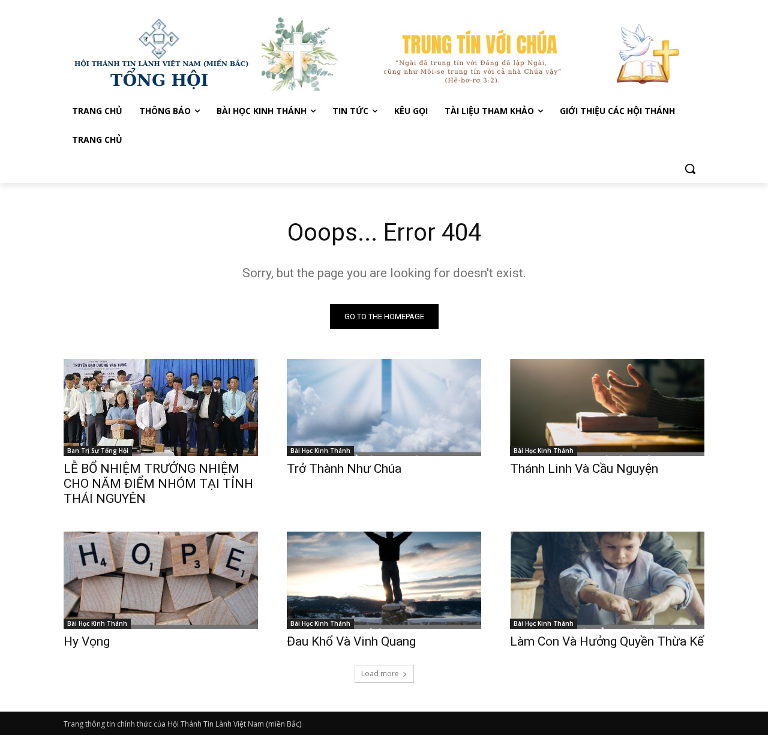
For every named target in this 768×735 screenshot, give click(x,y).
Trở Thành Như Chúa (344, 468)
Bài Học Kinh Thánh (320, 450)
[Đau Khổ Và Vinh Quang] (384, 580)
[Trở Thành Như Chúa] (384, 407)
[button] (690, 168)
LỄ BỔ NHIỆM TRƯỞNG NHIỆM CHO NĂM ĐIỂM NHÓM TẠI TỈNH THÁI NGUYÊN (158, 483)
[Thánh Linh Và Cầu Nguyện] (607, 407)
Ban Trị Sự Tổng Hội (97, 450)
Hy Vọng (88, 641)
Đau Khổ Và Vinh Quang (353, 641)
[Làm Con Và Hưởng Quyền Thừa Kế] (607, 580)
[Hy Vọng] (161, 580)
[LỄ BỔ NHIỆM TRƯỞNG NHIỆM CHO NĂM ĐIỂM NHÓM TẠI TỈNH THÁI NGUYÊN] (161, 407)
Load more (380, 673)
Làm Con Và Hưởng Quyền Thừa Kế (607, 641)
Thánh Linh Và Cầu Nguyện (584, 468)
